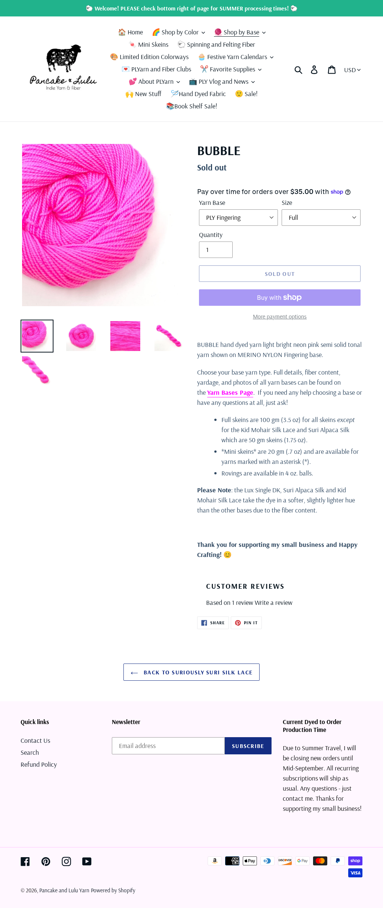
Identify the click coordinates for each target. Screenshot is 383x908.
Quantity (211, 234)
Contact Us (35, 740)
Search (30, 752)
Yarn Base (212, 202)
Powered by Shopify (113, 890)
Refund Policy (39, 764)
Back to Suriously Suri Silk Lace (197, 672)
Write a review (273, 602)
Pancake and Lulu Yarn (64, 890)
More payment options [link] (280, 316)
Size (287, 202)
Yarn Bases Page (230, 392)
